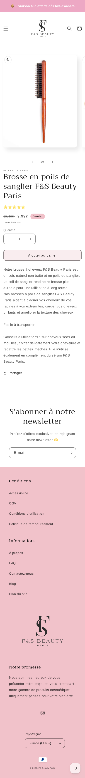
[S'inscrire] (71, 452)
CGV (12, 503)
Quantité (9, 230)
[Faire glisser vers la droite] (53, 162)
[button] (6, 29)
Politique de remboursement (31, 524)
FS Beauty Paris (47, 768)
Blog (12, 584)
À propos (16, 553)
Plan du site (18, 594)
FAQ (12, 563)
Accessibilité (18, 493)
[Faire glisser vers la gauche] (33, 162)
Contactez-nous (21, 573)
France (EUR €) (40, 743)
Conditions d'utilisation (26, 513)
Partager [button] (15, 373)
